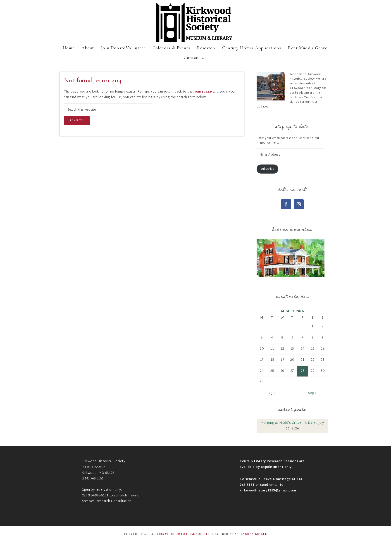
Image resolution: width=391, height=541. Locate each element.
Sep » (312, 393)
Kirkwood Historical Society (195, 22)
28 (302, 371)
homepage (203, 92)
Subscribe (267, 169)
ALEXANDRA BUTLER (250, 534)
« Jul (271, 393)
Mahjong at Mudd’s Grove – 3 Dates (289, 423)
